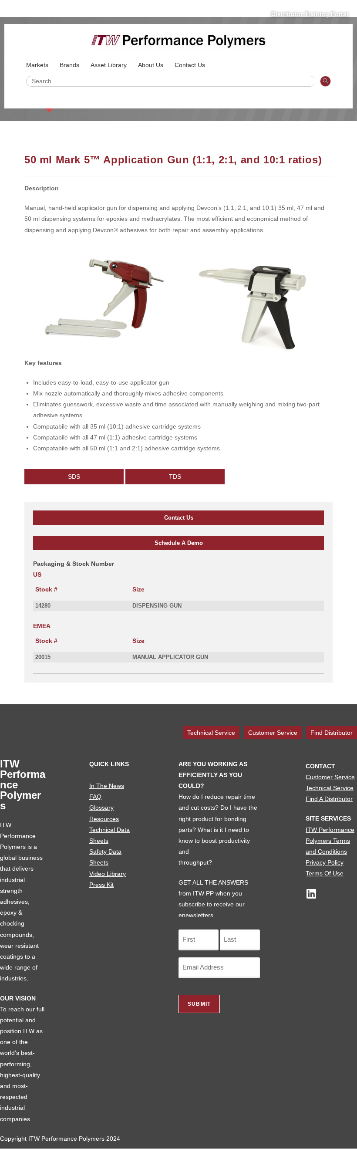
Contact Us (178, 517)
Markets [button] (37, 64)
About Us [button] (150, 64)
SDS (74, 476)
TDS (175, 476)
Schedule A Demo (179, 543)
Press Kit (101, 884)
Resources (104, 818)
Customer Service (272, 732)
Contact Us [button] (190, 64)
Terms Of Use (325, 873)
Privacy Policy (325, 862)
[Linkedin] (311, 893)
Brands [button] (69, 64)
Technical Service (211, 732)
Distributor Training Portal (309, 13)
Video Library (107, 873)
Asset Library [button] (109, 64)
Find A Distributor (329, 798)
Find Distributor (331, 732)
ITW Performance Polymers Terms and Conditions (330, 840)
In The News (106, 785)
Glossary (101, 807)
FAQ (95, 796)
